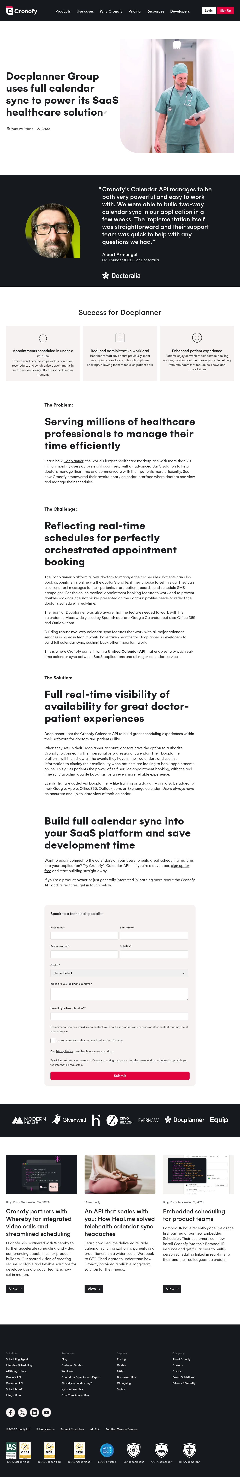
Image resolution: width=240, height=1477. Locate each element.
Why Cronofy (111, 11)
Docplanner (73, 461)
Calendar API (14, 1383)
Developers (180, 11)
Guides (121, 1365)
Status (121, 1389)
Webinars (67, 1371)
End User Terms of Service (121, 1429)
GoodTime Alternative (75, 1395)
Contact (177, 1371)
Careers (177, 1365)
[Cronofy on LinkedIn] (34, 1412)
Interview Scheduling (19, 1365)
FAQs (120, 1371)
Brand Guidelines (183, 1377)
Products (63, 11)
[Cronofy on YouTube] (46, 1412)
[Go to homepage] (21, 10)
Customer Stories (72, 1365)
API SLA (95, 1429)
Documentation (126, 1377)
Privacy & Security (183, 1383)
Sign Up (225, 10)
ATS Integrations (16, 1371)
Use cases (85, 11)
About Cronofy (181, 1359)
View (13, 1289)
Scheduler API (14, 1389)
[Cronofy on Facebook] (10, 1412)
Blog (64, 1359)
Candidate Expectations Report (81, 1377)
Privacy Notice (64, 1051)
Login (209, 10)
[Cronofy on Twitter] (22, 1412)
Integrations (13, 1395)
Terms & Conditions (72, 1429)
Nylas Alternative (72, 1389)
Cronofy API (13, 1377)
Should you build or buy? (77, 1383)
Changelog (124, 1383)
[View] (41, 1175)
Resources (155, 11)
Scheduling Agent (17, 1359)
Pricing (135, 11)
